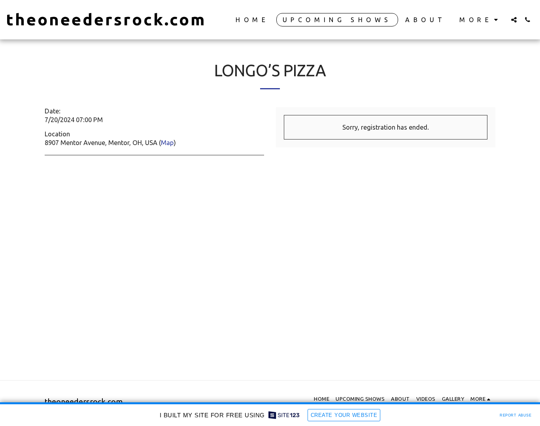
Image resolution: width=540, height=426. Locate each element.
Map (167, 142)
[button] (514, 19)
